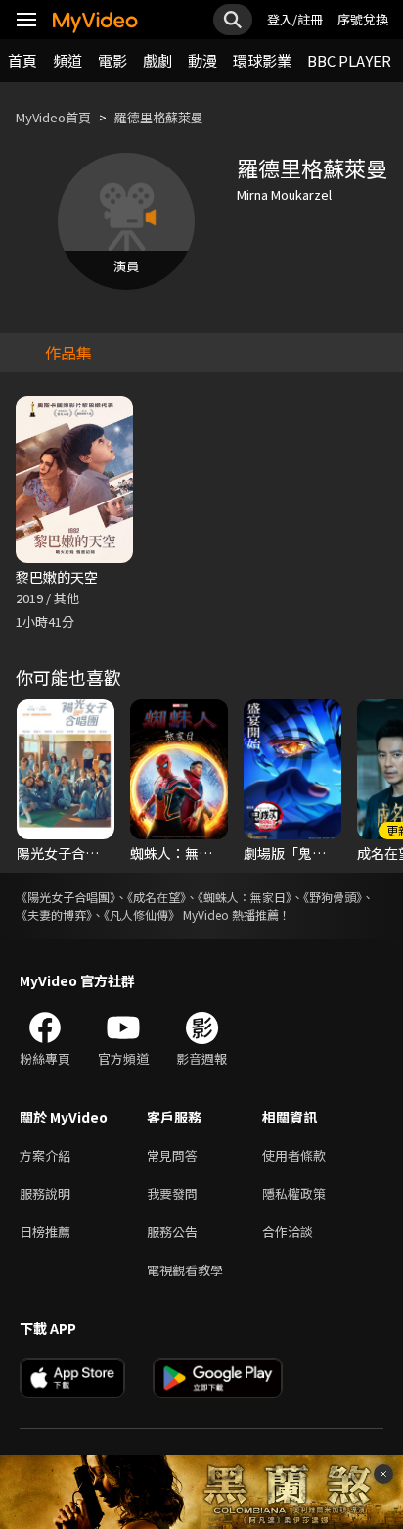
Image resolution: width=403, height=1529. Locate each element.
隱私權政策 (294, 1193)
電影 (112, 60)
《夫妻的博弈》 (54, 914)
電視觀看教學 (185, 1270)
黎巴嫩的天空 (57, 577)
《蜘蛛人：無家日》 (244, 896)
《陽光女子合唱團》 (65, 896)
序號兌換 (362, 19)
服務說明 (45, 1193)
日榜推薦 (45, 1231)
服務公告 (172, 1231)
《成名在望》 (156, 896)
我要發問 (172, 1193)
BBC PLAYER (349, 60)
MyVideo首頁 (53, 117)
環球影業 (262, 60)
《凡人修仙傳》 (142, 914)
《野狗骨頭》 (332, 896)
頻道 (67, 60)
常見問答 (172, 1155)
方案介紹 (45, 1155)
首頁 (22, 60)
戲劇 (157, 60)
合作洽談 (287, 1231)
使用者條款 (294, 1155)
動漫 (202, 60)
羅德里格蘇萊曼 (158, 117)
